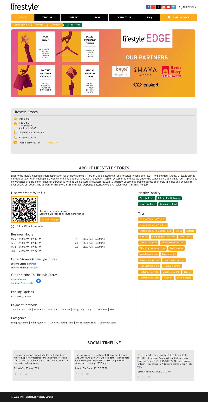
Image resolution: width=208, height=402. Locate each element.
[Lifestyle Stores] (25, 7)
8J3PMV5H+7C (19, 279)
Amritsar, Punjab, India (22, 283)
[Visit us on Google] (153, 7)
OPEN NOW (52, 143)
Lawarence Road (168, 204)
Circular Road (146, 198)
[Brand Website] (173, 7)
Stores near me (21, 25)
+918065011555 (27, 137)
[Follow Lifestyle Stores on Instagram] (163, 7)
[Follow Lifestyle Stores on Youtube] (168, 7)
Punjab (39, 25)
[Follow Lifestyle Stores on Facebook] (148, 7)
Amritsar (55, 25)
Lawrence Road (147, 204)
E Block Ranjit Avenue (169, 198)
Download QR (50, 220)
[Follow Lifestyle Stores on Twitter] (158, 7)
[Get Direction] (38, 283)
